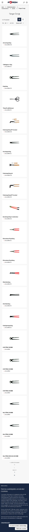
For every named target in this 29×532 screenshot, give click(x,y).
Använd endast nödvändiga (18, 525)
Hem (3, 7)
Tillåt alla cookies (21, 528)
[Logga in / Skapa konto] (27, 2)
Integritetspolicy (5, 522)
